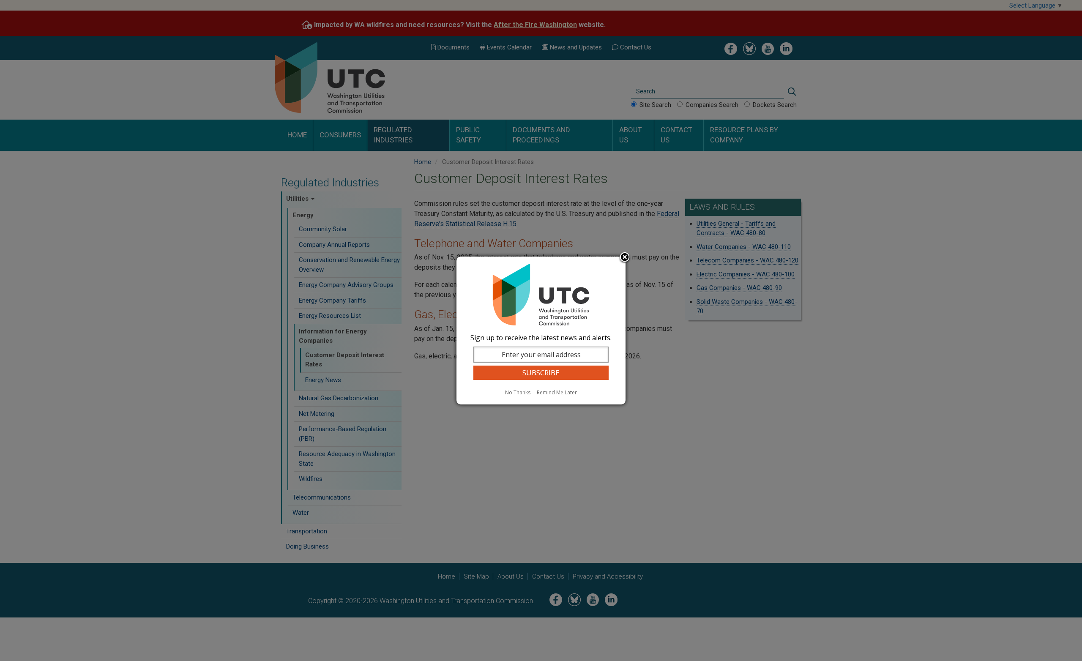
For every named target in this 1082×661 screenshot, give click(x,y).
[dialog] (541, 330)
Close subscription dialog (624, 257)
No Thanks (517, 392)
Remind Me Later (557, 392)
